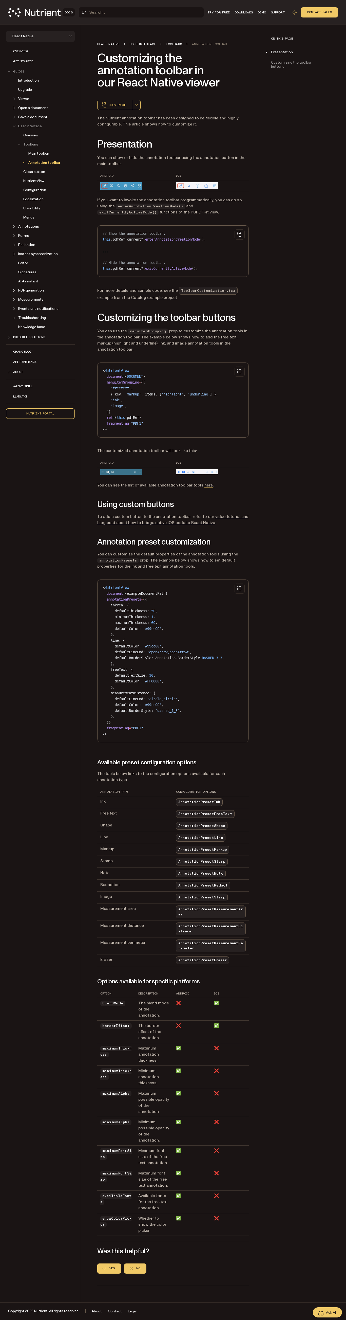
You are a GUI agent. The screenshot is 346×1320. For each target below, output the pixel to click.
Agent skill (23, 386)
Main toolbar (38, 153)
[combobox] (136, 105)
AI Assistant (28, 281)
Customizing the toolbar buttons (291, 64)
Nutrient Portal (40, 413)
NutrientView (33, 180)
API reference (24, 361)
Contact (115, 1311)
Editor (23, 263)
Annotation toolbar (44, 162)
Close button (34, 171)
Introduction (28, 80)
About (97, 1311)
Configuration (34, 190)
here (208, 485)
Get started (23, 61)
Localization (33, 199)
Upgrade (25, 89)
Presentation (282, 52)
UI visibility (31, 208)
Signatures (27, 272)
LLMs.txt (20, 396)
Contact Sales (319, 12)
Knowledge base (31, 326)
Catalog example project (154, 297)
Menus (28, 217)
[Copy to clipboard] (240, 234)
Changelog (22, 351)
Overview (20, 51)
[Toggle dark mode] (294, 12)
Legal (132, 1311)
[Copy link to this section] (90, 144)
